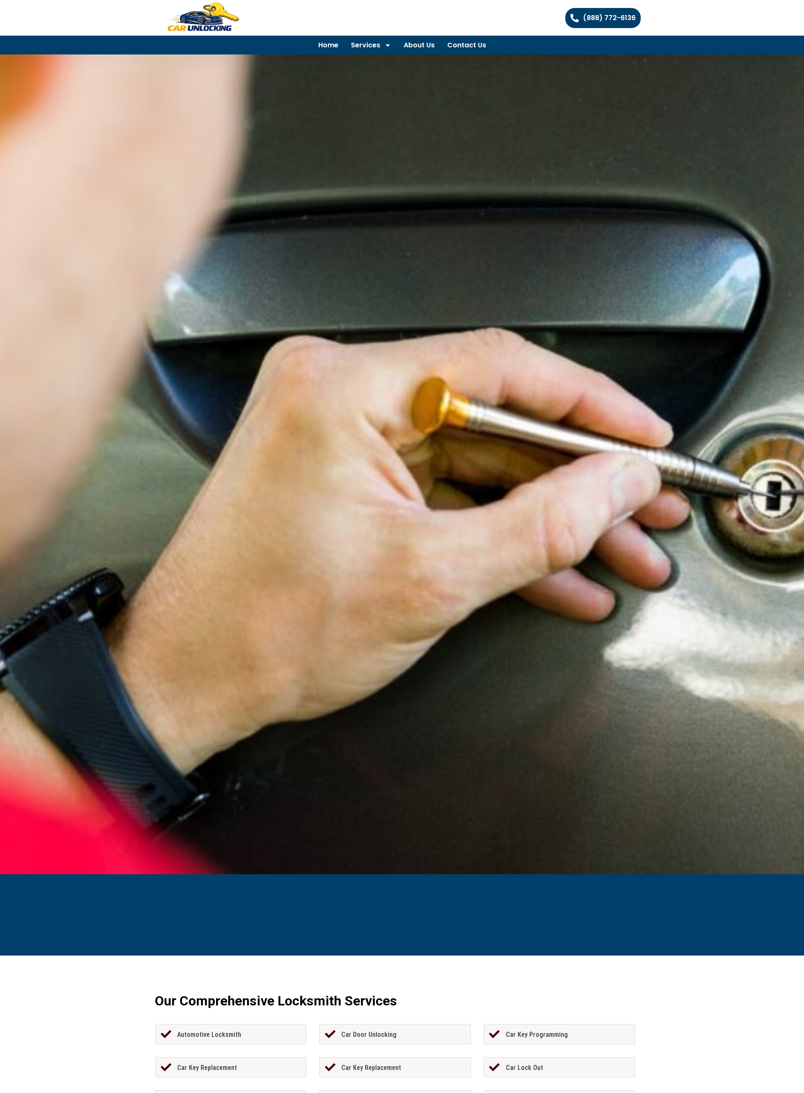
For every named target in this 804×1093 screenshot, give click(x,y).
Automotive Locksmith (209, 1035)
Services (365, 45)
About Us (419, 45)
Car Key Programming (537, 1035)
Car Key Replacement (207, 1068)
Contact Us (466, 45)
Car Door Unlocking (369, 1035)
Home (328, 45)
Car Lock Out (524, 1068)
